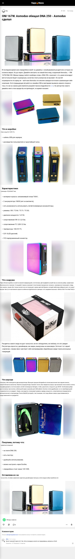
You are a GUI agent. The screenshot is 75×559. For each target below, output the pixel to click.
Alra (7, 539)
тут (52, 86)
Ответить (8, 543)
